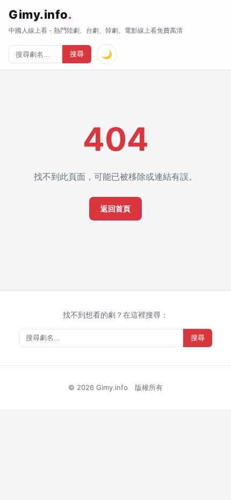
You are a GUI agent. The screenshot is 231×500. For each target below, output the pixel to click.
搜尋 (77, 54)
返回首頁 (115, 208)
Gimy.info (40, 14)
